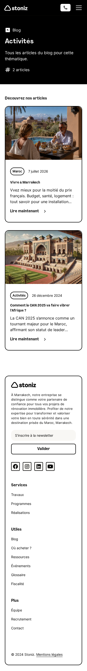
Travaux (17, 495)
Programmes (21, 504)
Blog (14, 539)
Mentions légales (49, 654)
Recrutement (21, 619)
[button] (78, 8)
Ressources (20, 557)
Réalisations (20, 513)
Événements (20, 566)
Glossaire (18, 575)
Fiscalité (17, 584)
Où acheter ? (21, 548)
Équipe (16, 610)
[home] (16, 7)
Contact (17, 628)
